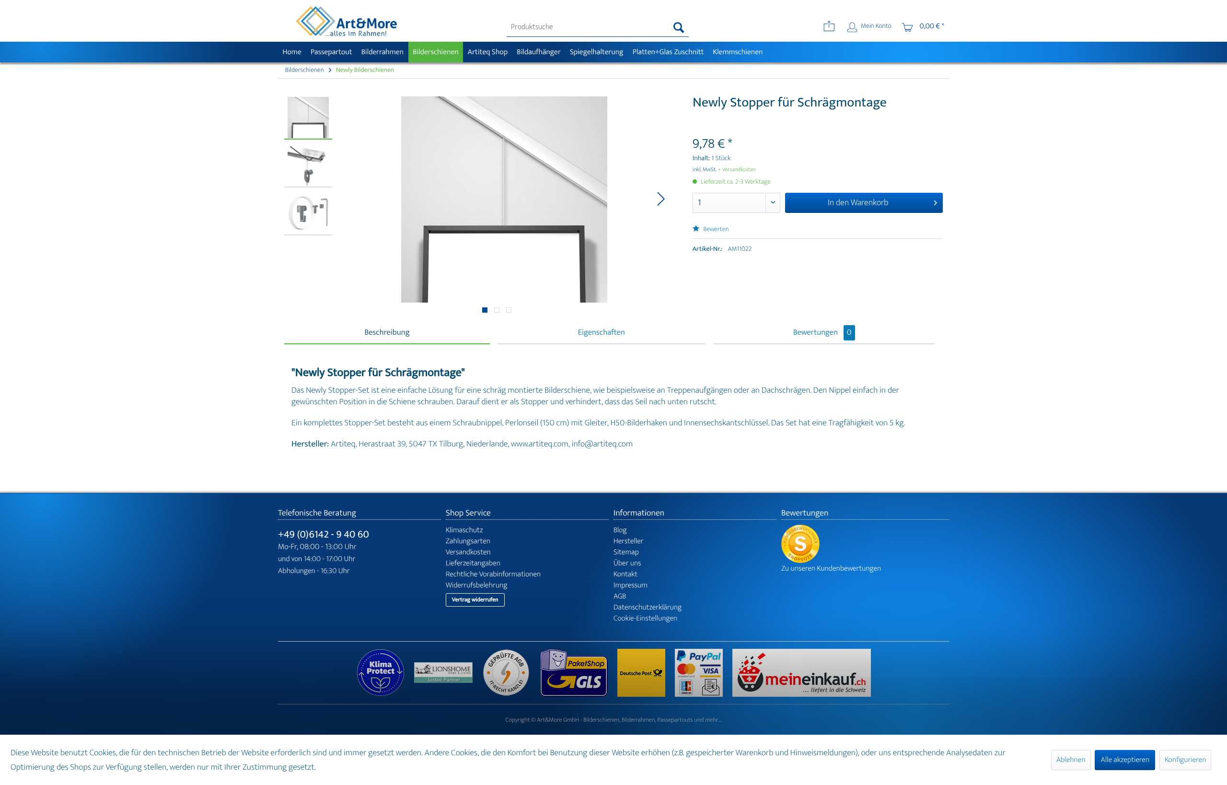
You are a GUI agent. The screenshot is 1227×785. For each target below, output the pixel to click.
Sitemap (626, 552)
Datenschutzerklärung (648, 607)
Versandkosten (468, 552)
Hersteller (629, 541)
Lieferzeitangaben (473, 563)
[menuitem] (598, 27)
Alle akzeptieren (1124, 759)
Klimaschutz (464, 530)
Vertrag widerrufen (475, 600)
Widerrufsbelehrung (476, 585)
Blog (620, 530)
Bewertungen (822, 333)
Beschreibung (386, 333)
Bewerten (715, 229)
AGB (620, 596)
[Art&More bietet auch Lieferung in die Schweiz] (801, 673)
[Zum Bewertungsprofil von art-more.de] (865, 544)
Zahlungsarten (468, 541)
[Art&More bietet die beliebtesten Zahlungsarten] (703, 673)
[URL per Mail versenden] (829, 27)
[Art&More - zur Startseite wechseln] (346, 21)
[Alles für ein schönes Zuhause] (448, 672)
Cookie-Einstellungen (645, 618)
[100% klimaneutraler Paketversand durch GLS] (385, 673)
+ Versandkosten (737, 170)
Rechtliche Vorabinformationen (493, 574)
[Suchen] (679, 27)
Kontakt (625, 574)
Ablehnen (1071, 759)
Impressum (631, 585)
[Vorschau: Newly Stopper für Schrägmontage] (308, 118)
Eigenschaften (601, 333)
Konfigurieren (1185, 759)
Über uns (627, 563)
